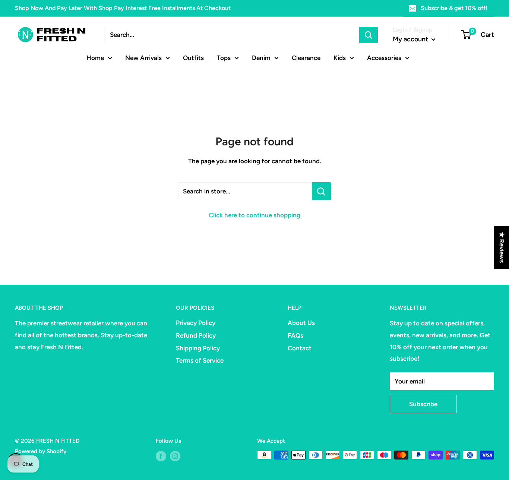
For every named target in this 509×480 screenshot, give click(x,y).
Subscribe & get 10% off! (454, 8)
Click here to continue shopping (254, 215)
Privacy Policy (195, 322)
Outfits (193, 57)
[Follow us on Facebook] (161, 456)
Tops (224, 57)
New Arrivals (143, 57)
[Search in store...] (321, 191)
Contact (300, 348)
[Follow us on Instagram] (175, 456)
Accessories (384, 57)
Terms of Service (200, 360)
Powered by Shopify (40, 451)
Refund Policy (196, 335)
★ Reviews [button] (502, 247)
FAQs (295, 335)
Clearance (306, 57)
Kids (339, 57)
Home (95, 57)
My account (411, 39)
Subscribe (423, 404)
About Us (301, 322)
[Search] (368, 35)
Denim (261, 57)
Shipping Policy (198, 348)
